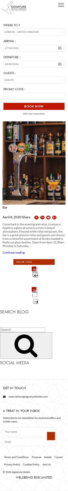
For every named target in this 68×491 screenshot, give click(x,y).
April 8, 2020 (11, 217)
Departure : (11, 57)
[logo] (14, 13)
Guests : (9, 73)
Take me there (24, 262)
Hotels (48, 457)
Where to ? (11, 25)
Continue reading (13, 252)
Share (26, 217)
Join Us (46, 464)
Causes (58, 457)
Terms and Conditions (16, 457)
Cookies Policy (31, 464)
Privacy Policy (12, 464)
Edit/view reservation (34, 113)
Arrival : (9, 41)
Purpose (36, 457)
